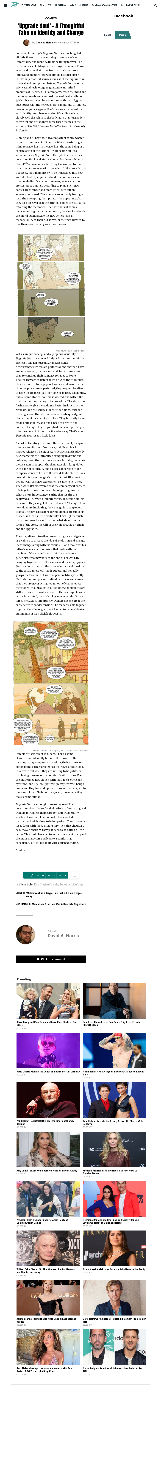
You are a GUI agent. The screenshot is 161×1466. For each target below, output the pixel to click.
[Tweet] (31, 875)
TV (49, 5)
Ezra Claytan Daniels (46, 884)
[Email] (48, 875)
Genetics (65, 884)
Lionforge (77, 884)
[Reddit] (37, 875)
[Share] (26, 875)
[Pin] (59, 875)
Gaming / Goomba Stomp (104, 5)
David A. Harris (44, 42)
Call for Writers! (130, 5)
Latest (107, 35)
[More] (65, 875)
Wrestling (60, 5)
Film (42, 5)
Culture (83, 5)
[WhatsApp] (53, 875)
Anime (72, 5)
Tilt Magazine (29, 5)
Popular (123, 35)
